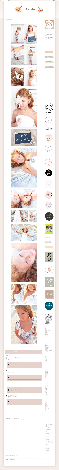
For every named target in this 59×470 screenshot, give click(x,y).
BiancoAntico (47, 439)
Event (46, 335)
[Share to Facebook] (17, 351)
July (45, 377)
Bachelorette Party (47, 328)
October (46, 375)
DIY (45, 333)
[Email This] (14, 351)
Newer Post (7, 419)
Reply (8, 360)
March (45, 360)
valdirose (47, 421)
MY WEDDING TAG (48, 447)
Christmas (46, 331)
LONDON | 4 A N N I (48, 427)
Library (46, 343)
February (46, 361)
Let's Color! (47, 449)
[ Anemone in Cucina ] (48, 432)
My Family (46, 346)
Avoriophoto (46, 327)
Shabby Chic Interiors (48, 429)
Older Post (40, 419)
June (45, 358)
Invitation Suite (47, 342)
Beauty (46, 329)
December (46, 373)
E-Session (46, 334)
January (46, 362)
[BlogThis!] (15, 351)
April (45, 369)
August (45, 357)
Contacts (46, 47)
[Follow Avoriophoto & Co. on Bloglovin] (48, 323)
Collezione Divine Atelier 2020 (49, 424)
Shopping (46, 349)
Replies (10, 362)
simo (8, 395)
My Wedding (47, 347)
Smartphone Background (48, 350)
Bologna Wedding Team (48, 330)
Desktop (46, 332)
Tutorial (46, 352)
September (46, 356)
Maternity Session (47, 345)
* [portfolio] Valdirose (48, 450)
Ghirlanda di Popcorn (48, 426)
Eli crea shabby (10, 357)
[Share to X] (16, 351)
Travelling (46, 351)
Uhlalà (46, 444)
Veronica (11, 389)
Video (46, 353)
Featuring (46, 336)
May (45, 359)
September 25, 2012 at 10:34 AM (18, 389)
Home (24, 419)
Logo (46, 344)
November (46, 374)
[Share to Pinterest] (18, 351)
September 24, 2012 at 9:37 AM (16, 357)
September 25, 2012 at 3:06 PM (13, 395)
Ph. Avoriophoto (24, 346)
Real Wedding (47, 348)
